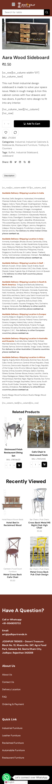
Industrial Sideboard (27, 152)
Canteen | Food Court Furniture (13, 570)
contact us (14, 233)
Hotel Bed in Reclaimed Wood (13, 524)
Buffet (12, 152)
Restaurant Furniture (26, 145)
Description (9, 175)
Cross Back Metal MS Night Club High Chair (39, 525)
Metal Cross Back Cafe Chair (12, 576)
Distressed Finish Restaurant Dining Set (13, 452)
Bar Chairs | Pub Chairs (39, 519)
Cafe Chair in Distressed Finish (39, 453)
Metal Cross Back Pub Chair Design (39, 573)
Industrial (20, 141)
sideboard (7, 155)
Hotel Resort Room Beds (12, 519)
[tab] (9, 175)
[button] (13, 4)
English (10, 782)
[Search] (47, 12)
